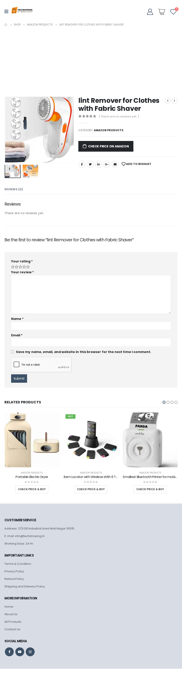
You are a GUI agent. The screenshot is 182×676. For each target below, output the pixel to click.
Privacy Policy (14, 571)
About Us (10, 614)
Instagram (30, 651)
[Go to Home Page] (6, 24)
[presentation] (10, 130)
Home (8, 607)
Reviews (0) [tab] (13, 189)
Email (115, 164)
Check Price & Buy (32, 489)
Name (17, 319)
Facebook (81, 164)
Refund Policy (14, 579)
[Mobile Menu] (7, 11)
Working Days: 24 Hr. (19, 543)
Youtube (19, 651)
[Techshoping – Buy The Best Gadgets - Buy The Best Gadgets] (22, 12)
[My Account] (150, 11)
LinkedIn (98, 164)
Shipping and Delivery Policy (24, 586)
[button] (164, 402)
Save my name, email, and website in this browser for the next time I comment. (83, 351)
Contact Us (12, 629)
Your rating (22, 261)
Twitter (90, 164)
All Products (12, 622)
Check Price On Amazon (108, 146)
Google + (106, 164)
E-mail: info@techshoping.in (24, 536)
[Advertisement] (91, 61)
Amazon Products (108, 130)
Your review (22, 272)
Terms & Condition (17, 564)
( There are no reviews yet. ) (119, 116)
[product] (31, 439)
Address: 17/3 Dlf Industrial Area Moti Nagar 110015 (39, 528)
